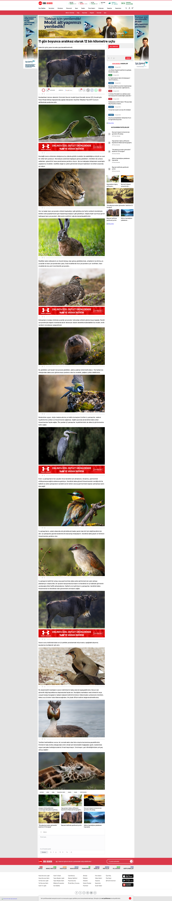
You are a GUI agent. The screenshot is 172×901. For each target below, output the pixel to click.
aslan (47, 792)
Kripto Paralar (128, 867)
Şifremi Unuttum (111, 880)
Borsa (40, 867)
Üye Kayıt (108, 878)
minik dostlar (83, 792)
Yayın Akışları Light (58, 878)
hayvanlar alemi (61, 792)
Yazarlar (109, 8)
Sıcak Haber (98, 885)
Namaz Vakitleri (51, 867)
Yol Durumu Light (43, 880)
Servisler (51, 8)
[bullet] (62, 852)
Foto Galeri (91, 8)
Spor (76, 8)
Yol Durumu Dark (43, 883)
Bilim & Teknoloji (70, 12)
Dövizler (85, 878)
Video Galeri (98, 878)
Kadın (83, 8)
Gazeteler (118, 8)
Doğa (78, 12)
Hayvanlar (84, 12)
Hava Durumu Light (44, 875)
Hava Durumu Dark (44, 878)
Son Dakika (42, 8)
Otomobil (99, 12)
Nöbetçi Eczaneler (58, 883)
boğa (53, 792)
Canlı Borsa (71, 875)
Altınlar (85, 875)
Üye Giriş (108, 875)
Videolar (101, 8)
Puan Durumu (86, 867)
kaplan (69, 792)
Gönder (44, 852)
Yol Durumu (116, 867)
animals (42, 792)
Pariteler (106, 867)
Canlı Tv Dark (57, 875)
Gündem (60, 8)
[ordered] (60, 852)
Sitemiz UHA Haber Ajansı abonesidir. (10, 898)
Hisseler (96, 867)
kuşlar (75, 792)
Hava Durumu (74, 867)
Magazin (92, 12)
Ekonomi (69, 8)
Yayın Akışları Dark (58, 880)
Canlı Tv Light (42, 885)
